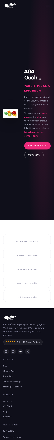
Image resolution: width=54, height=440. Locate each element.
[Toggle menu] (48, 5)
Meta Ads (8, 376)
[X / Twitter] (27, 351)
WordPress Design (12, 381)
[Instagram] (13, 351)
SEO (5, 366)
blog (39, 117)
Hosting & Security (12, 386)
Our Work (7, 406)
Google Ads (9, 371)
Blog (5, 411)
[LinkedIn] (6, 351)
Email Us (9, 431)
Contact (7, 416)
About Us (7, 401)
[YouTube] (20, 351)
